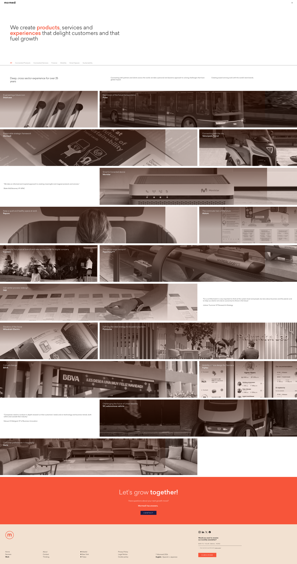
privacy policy (218, 548)
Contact (46, 554)
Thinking (46, 557)
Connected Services (40, 63)
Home (7, 552)
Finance (54, 63)
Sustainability (87, 63)
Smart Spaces (74, 63)
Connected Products (22, 63)
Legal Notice (122, 554)
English (158, 557)
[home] (10, 3)
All (11, 63)
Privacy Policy (123, 552)
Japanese (173, 557)
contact (148, 513)
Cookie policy (123, 557)
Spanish (166, 557)
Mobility (63, 63)
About (45, 552)
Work (7, 557)
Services (8, 554)
